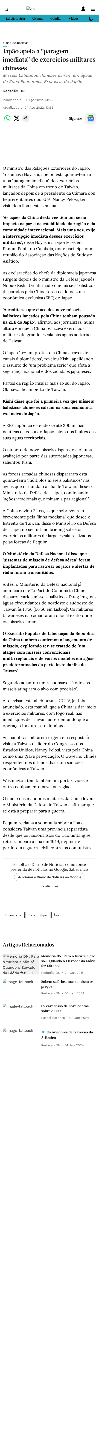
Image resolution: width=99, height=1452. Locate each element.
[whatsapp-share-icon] (7, 121)
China (31, 915)
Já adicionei (49, 886)
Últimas (37, 18)
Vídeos (74, 18)
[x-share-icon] (16, 121)
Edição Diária (15, 18)
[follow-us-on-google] (90, 118)
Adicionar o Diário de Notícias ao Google (49, 877)
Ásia (56, 915)
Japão (44, 915)
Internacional (14, 915)
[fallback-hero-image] (21, 964)
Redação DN (14, 91)
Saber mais (79, 869)
